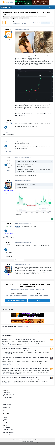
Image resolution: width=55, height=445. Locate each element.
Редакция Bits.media (7, 430)
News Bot (12, 21)
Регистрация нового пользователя (16, 300)
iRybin (8, 242)
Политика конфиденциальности (26, 439)
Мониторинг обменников (8, 394)
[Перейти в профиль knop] (8, 163)
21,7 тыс (9, 132)
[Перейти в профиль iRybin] (8, 247)
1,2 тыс (9, 151)
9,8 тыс (9, 255)
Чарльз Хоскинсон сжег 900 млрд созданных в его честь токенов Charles (20, 377)
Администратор (6, 427)
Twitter (4, 415)
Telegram (5, 420)
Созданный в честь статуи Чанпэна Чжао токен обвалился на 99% (18, 339)
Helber (9, 120)
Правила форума (7, 404)
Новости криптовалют (21, 23)
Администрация (6, 405)
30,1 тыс (9, 42)
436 (9, 170)
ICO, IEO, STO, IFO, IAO (17, 364)
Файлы (4, 409)
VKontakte (5, 419)
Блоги (4, 399)
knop (8, 158)
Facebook (5, 417)
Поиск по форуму (7, 407)
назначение (45, 105)
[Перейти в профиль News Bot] (4, 22)
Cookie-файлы (38, 439)
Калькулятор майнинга (8, 397)
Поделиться (37, 22)
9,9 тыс (9, 193)
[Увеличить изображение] (34, 42)
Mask (8, 180)
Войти (38, 300)
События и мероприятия (8, 434)
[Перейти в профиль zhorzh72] (8, 144)
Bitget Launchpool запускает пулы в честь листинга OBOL (16, 348)
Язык (14, 439)
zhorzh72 (8, 139)
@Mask (17, 226)
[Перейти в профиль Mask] (8, 185)
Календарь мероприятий (8, 395)
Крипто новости (6, 392)
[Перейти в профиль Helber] (8, 125)
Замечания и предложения (9, 410)
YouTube (5, 422)
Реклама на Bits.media (8, 429)
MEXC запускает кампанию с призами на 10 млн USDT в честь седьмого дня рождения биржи (25, 368)
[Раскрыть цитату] (17, 161)
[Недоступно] (34, 201)
